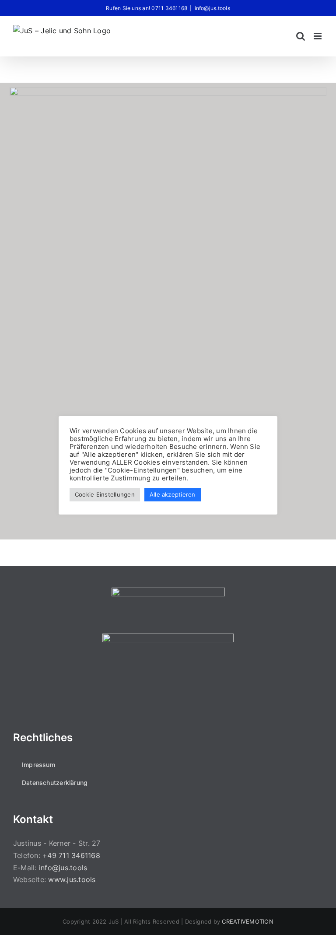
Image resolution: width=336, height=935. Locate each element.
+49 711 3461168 (71, 855)
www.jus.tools (71, 879)
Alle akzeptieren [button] (173, 494)
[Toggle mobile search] (300, 36)
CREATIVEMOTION (247, 921)
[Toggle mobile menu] (318, 36)
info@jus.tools (212, 8)
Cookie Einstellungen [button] (105, 494)
